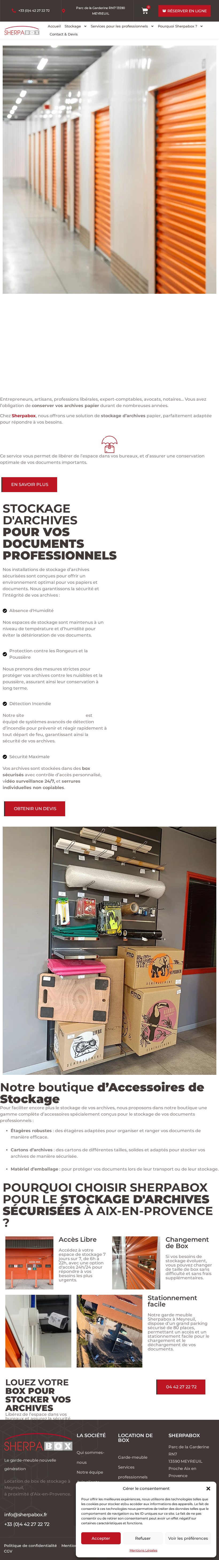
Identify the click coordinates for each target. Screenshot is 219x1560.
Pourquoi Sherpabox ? (177, 26)
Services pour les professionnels (119, 26)
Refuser (143, 1538)
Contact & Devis (64, 34)
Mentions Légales (143, 1550)
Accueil (54, 26)
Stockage (73, 26)
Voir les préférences (188, 1538)
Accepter (101, 1538)
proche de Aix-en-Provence (55, 715)
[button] (208, 1488)
